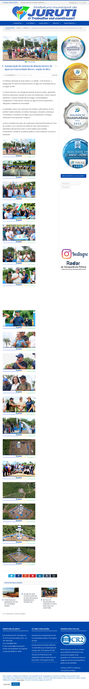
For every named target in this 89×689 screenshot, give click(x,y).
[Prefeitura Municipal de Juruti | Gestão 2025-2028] (44, 12)
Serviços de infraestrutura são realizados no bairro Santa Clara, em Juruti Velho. (50, 604)
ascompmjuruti (11, 75)
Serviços (56, 23)
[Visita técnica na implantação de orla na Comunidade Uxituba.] (11, 593)
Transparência (69, 23)
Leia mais (20, 680)
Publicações (43, 23)
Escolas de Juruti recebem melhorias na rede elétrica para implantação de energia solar (34, 2)
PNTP (69, 668)
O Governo (30, 23)
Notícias (54, 75)
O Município (17, 23)
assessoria (64, 655)
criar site (74, 649)
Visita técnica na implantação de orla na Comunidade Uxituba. (11, 603)
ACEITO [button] (15, 684)
